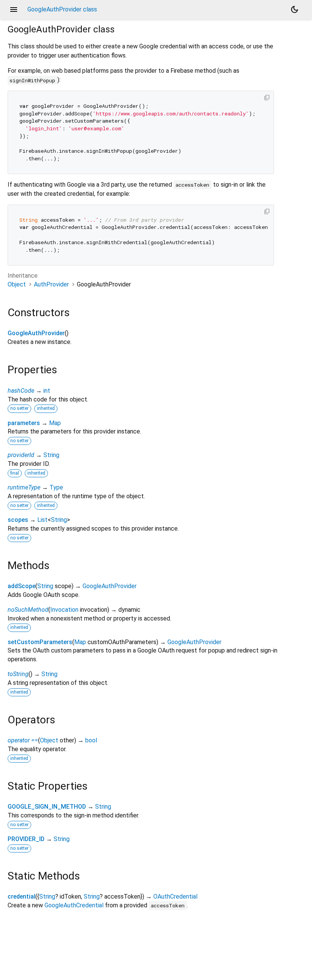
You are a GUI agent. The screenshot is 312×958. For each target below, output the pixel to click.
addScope (21, 586)
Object (17, 284)
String (51, 455)
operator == (23, 740)
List (42, 519)
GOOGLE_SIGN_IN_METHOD (47, 806)
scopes (18, 519)
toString (18, 674)
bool (91, 740)
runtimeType (24, 487)
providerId (21, 455)
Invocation (64, 609)
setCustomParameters (40, 642)
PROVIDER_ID (26, 839)
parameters (24, 423)
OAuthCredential (175, 896)
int (46, 390)
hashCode (21, 390)
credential (21, 896)
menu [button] (13, 9)
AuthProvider (51, 284)
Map (55, 423)
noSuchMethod (28, 609)
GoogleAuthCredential (74, 905)
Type (56, 487)
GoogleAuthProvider (36, 333)
